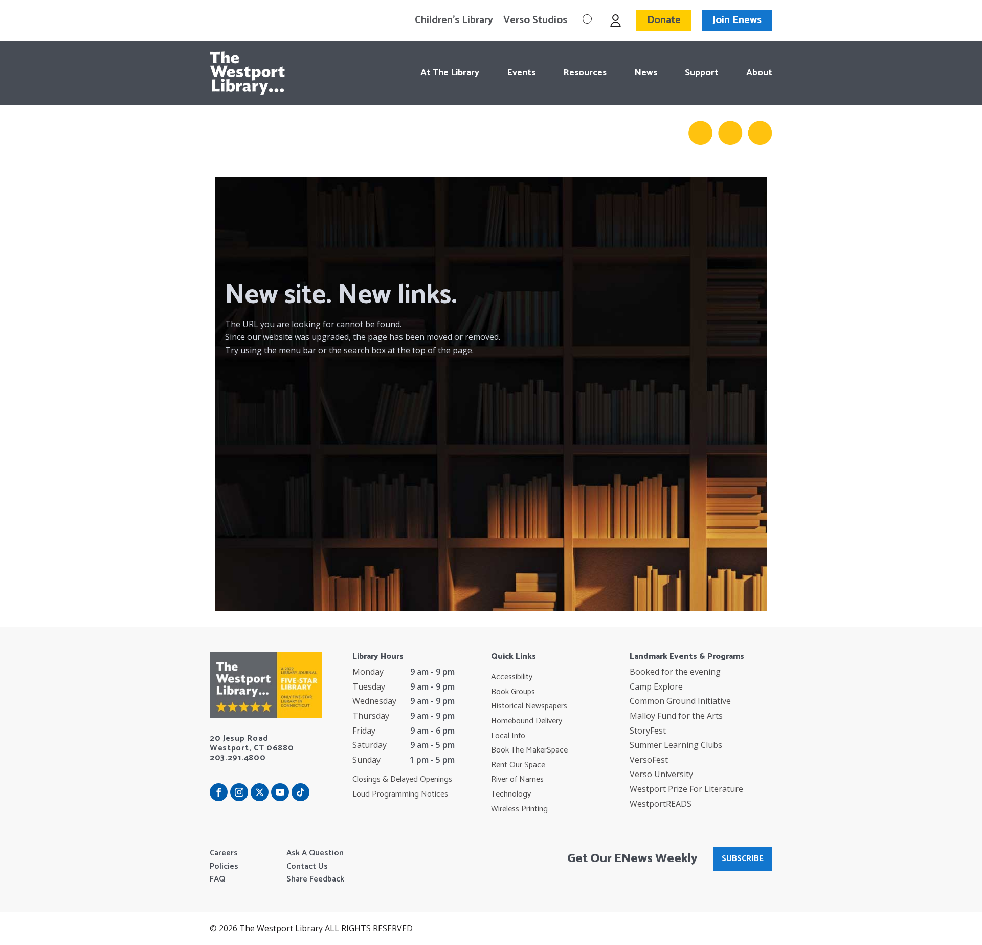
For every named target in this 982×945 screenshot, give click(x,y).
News (645, 72)
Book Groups (513, 692)
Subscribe (743, 859)
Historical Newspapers (529, 706)
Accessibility (511, 677)
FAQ (217, 879)
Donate (664, 20)
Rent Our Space (518, 765)
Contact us (307, 866)
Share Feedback (315, 879)
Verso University (661, 774)
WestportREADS (660, 803)
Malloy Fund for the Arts (676, 715)
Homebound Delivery (526, 721)
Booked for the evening (675, 671)
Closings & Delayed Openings (402, 779)
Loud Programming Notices (400, 794)
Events (521, 72)
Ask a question (315, 853)
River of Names (517, 779)
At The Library (449, 72)
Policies (224, 866)
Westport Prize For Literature (686, 788)
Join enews (737, 20)
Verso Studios (535, 20)
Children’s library (454, 20)
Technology (511, 794)
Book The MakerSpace (529, 750)
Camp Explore (656, 686)
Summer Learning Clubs (676, 744)
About (759, 72)
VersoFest (649, 759)
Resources (585, 72)
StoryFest (648, 730)
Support (702, 72)
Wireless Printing (519, 809)
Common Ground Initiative (680, 700)
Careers (224, 853)
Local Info (508, 736)
